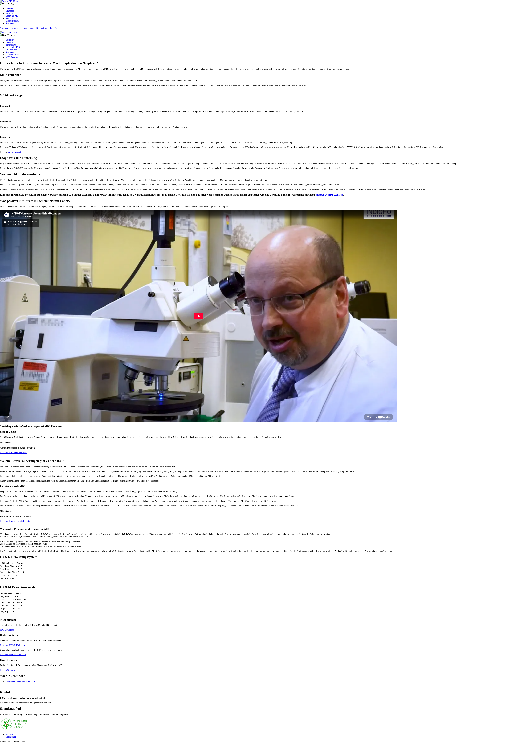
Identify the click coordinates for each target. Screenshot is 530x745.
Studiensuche (11, 18)
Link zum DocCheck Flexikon (13, 452)
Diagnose (10, 11)
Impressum (10, 734)
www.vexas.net (14, 152)
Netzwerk (10, 23)
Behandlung (11, 13)
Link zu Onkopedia (8, 670)
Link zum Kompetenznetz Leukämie (16, 521)
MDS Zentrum (12, 57)
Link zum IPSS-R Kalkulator (12, 645)
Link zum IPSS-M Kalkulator (13, 654)
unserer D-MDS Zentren (329, 194)
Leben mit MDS (13, 16)
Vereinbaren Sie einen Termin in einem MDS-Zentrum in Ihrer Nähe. (30, 28)
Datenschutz (11, 737)
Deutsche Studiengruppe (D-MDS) (21, 681)
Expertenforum (12, 21)
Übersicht (10, 8)
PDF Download (7, 630)
